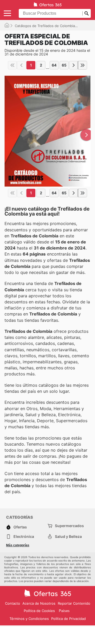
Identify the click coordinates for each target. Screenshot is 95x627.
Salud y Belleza (68, 536)
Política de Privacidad (68, 618)
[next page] (73, 65)
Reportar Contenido (74, 603)
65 (64, 65)
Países (64, 611)
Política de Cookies (39, 611)
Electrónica (23, 536)
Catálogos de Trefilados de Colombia (45, 26)
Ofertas (20, 527)
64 (54, 65)
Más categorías (17, 545)
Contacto (12, 603)
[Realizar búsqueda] (86, 13)
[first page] (12, 65)
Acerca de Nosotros (38, 603)
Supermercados (69, 525)
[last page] (82, 65)
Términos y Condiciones (29, 618)
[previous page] (21, 65)
